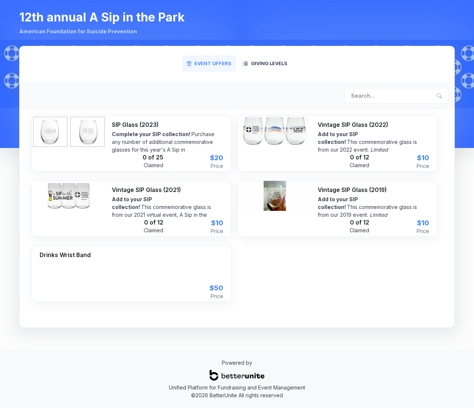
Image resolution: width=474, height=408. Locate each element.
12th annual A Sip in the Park (102, 17)
